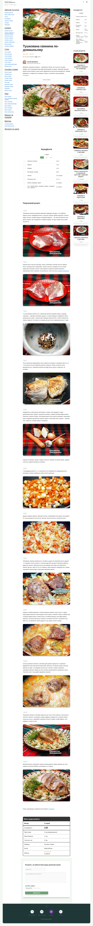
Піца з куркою (8, 109)
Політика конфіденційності (46, 919)
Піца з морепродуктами (10, 103)
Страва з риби (8, 80)
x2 (46, 157)
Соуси (6, 16)
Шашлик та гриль (9, 86)
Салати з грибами (9, 46)
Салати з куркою (9, 38)
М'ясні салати (8, 44)
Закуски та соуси (12, 10)
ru (83, 1)
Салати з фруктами (9, 42)
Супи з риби (8, 62)
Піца (6, 94)
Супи (7, 49)
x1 (42, 157)
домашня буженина (63, 271)
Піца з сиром (8, 96)
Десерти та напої (12, 129)
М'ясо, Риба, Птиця (9, 14)
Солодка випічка (9, 123)
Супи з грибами (8, 60)
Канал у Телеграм (41, 915)
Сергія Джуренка (10, 2)
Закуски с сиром (9, 20)
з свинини (51, 809)
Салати (8, 28)
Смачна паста (8, 74)
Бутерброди (8, 18)
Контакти (61, 915)
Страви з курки (8, 78)
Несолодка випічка (9, 125)
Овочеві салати (8, 30)
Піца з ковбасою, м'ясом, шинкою (11, 99)
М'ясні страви (8, 72)
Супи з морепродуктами (11, 64)
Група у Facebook (32, 915)
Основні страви (11, 69)
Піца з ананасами (9, 111)
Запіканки (7, 88)
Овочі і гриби (8, 76)
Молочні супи (8, 66)
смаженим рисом (27, 719)
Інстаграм (51, 915)
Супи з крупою (8, 58)
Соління (7, 22)
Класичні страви (9, 84)
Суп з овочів (8, 52)
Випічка (8, 121)
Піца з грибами (8, 107)
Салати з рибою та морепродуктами (9, 33)
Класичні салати (9, 35)
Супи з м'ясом (8, 54)
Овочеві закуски (9, 12)
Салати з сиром (9, 40)
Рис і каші (7, 82)
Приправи (7, 24)
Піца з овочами (8, 101)
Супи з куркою (8, 56)
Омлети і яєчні (8, 90)
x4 (51, 157)
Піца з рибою (8, 105)
